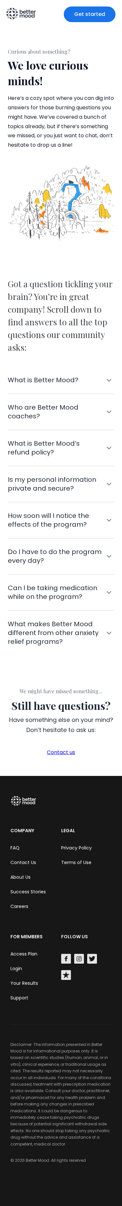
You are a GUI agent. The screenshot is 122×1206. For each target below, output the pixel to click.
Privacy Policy (76, 848)
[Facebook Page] (66, 959)
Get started (89, 14)
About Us (20, 877)
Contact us (61, 752)
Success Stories (28, 891)
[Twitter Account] (92, 959)
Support (19, 998)
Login (16, 968)
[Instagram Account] (79, 959)
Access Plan (23, 954)
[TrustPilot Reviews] (66, 976)
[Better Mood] (25, 805)
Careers (19, 906)
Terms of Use (76, 862)
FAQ (15, 848)
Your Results (24, 983)
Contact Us (23, 862)
